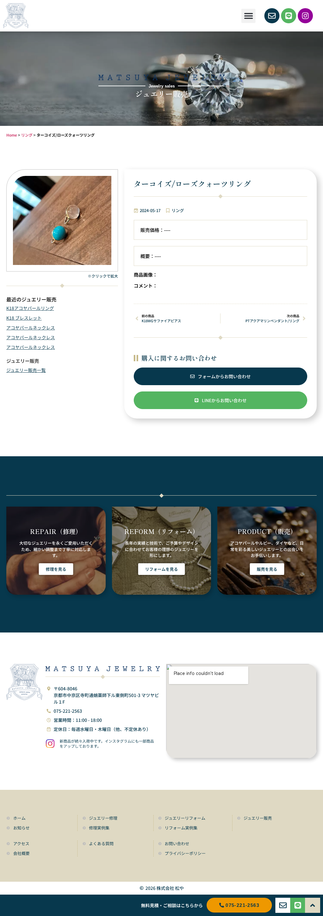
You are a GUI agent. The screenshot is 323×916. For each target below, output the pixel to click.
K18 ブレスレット (24, 318)
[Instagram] (305, 15)
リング (26, 135)
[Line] (288, 15)
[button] (248, 16)
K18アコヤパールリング (30, 308)
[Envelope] (271, 15)
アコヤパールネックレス (30, 327)
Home (11, 135)
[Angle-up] (312, 905)
